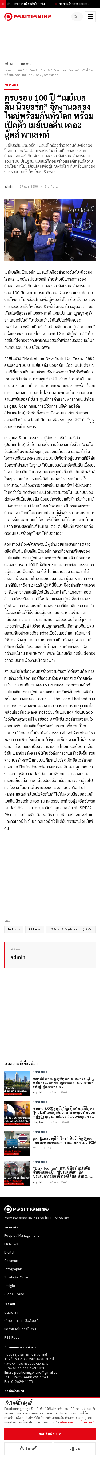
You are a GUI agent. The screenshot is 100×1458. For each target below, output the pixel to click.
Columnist (12, 1261)
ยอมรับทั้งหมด (50, 1434)
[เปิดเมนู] (90, 16)
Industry (14, 929)
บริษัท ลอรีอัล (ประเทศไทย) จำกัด (71, 929)
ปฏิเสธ (75, 1449)
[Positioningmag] (27, 17)
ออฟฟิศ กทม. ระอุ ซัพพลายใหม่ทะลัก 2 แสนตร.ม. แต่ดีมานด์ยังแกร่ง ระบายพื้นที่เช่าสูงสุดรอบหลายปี (63, 1083)
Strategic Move (16, 1277)
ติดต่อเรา (11, 1312)
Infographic (13, 1269)
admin (8, 187)
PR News (35, 929)
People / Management (21, 1236)
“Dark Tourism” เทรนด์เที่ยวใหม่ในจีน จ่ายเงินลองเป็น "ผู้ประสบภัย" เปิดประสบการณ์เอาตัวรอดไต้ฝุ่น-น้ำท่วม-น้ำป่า (61, 1172)
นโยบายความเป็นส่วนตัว (21, 1321)
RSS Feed (12, 1338)
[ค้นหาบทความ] (77, 16)
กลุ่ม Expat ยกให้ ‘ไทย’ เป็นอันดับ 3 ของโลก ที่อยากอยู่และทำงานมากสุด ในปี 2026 (64, 1140)
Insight (26, 64)
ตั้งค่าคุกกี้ (28, 1449)
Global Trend (14, 1294)
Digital (9, 1252)
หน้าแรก (9, 64)
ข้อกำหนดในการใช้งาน (20, 1329)
